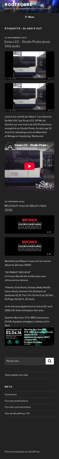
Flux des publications (16, 400)
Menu (31, 17)
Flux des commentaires (18, 407)
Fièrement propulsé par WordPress (22, 451)
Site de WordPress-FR (17, 413)
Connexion (11, 394)
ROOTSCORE (18, 4)
